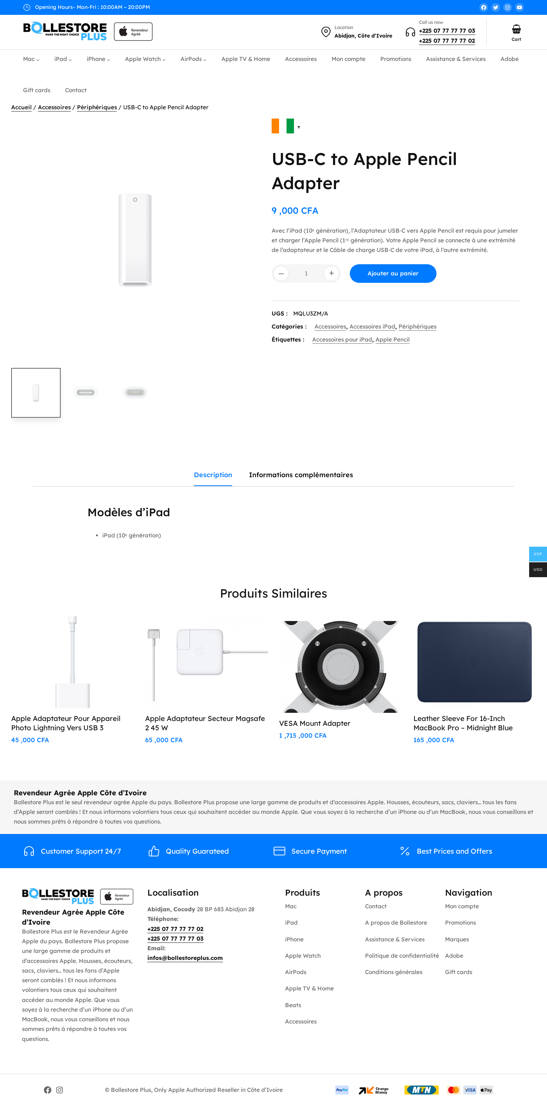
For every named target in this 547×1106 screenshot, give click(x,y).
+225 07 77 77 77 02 (447, 40)
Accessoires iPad (372, 326)
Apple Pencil (392, 339)
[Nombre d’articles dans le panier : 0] (516, 29)
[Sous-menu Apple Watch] (164, 59)
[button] (246, 130)
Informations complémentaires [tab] (301, 474)
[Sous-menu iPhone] (108, 59)
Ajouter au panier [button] (99, 630)
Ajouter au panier (393, 273)
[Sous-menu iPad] (70, 59)
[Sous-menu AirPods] (205, 59)
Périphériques (97, 107)
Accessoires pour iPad (342, 339)
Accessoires (54, 107)
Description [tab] (213, 474)
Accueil (21, 107)
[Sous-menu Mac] (37, 59)
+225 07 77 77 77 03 (447, 30)
